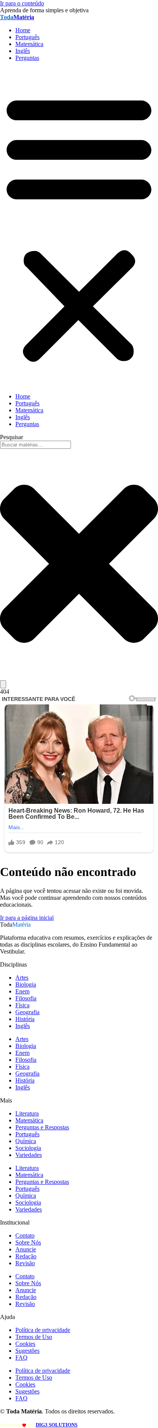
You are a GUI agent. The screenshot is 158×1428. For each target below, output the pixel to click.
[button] (79, 227)
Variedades (28, 1155)
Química (25, 1141)
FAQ (21, 1357)
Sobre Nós (28, 1242)
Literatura (27, 1113)
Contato (25, 1235)
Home (22, 30)
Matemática (29, 44)
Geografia (27, 1012)
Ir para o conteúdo (22, 3)
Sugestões (27, 1350)
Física (22, 1005)
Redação (25, 1256)
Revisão (25, 1263)
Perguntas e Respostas (42, 1127)
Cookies (25, 1343)
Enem (22, 991)
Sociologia (28, 1148)
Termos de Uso (33, 1337)
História (25, 1019)
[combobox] (35, 445)
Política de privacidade (42, 1330)
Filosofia (25, 998)
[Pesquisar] (3, 684)
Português (27, 37)
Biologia (25, 984)
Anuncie (25, 1249)
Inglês (22, 51)
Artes (21, 977)
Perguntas (27, 58)
